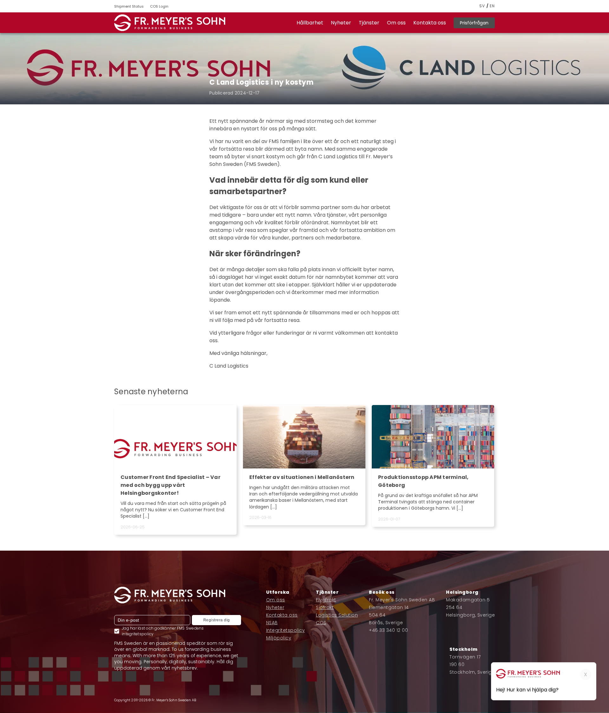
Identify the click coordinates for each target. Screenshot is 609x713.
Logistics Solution (337, 615)
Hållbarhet (310, 22)
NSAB (272, 622)
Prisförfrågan (474, 23)
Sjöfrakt (325, 607)
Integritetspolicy (285, 630)
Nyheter (341, 22)
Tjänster (369, 22)
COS (321, 622)
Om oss (396, 22)
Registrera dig (216, 620)
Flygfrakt (326, 600)
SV (482, 6)
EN (492, 6)
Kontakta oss (429, 22)
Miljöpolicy (278, 638)
